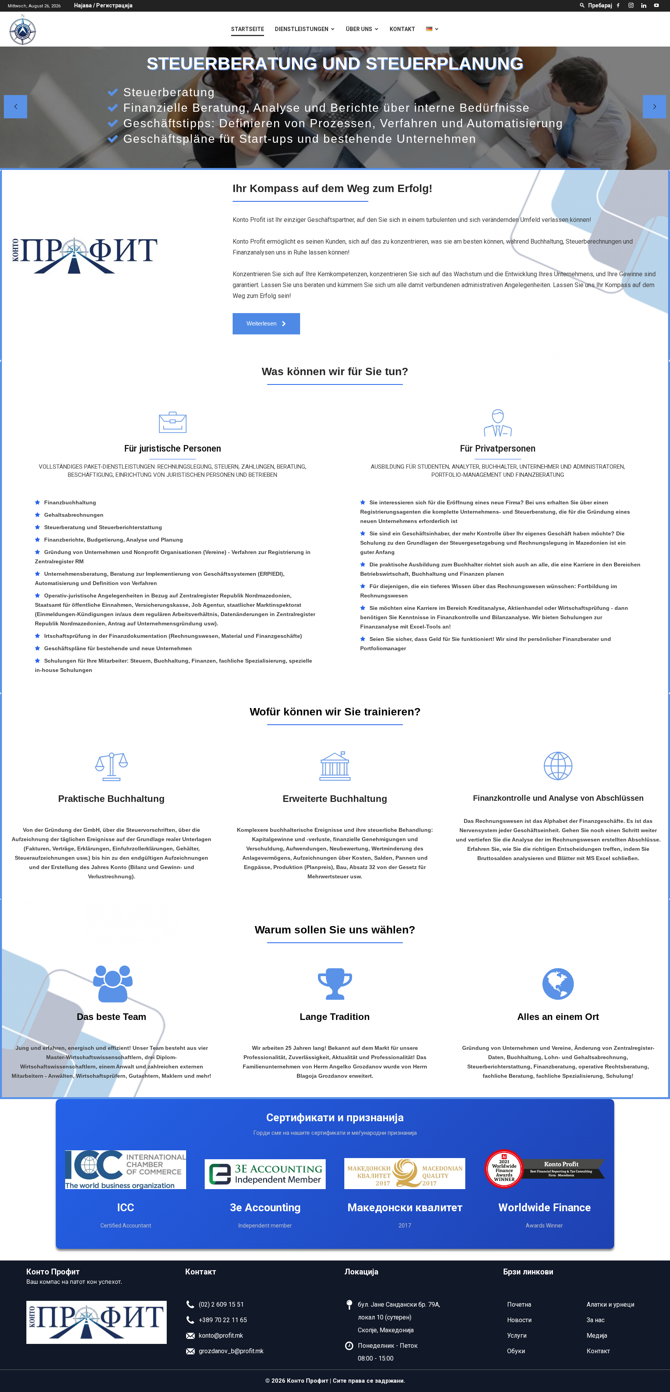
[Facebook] (618, 5)
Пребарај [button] (600, 5)
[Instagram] (631, 5)
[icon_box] (214, 1307)
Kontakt (402, 29)
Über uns (359, 29)
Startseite (247, 29)
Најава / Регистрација (103, 5)
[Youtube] (656, 5)
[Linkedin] (643, 5)
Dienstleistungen (301, 29)
